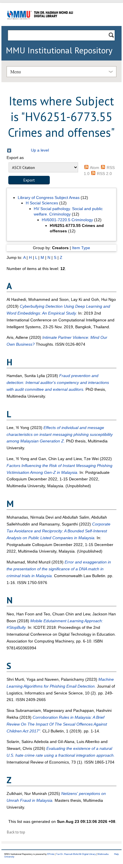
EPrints (50, 854)
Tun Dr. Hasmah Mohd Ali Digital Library (76, 854)
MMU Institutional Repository (59, 50)
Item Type (81, 247)
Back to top (16, 832)
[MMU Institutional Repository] (40, 25)
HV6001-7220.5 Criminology (67, 219)
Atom (94, 167)
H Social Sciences (42, 203)
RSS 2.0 (104, 173)
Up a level (40, 150)
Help (116, 854)
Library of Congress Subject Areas (49, 197)
